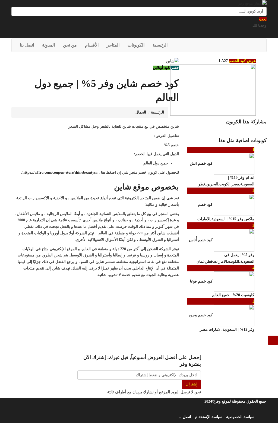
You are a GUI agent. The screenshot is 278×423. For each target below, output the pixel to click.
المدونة (48, 45)
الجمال (140, 112)
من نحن (70, 45)
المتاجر (113, 45)
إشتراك (191, 384)
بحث (263, 19)
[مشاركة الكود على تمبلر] (246, 131)
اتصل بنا (27, 45)
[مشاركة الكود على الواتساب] (234, 131)
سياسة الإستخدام (208, 417)
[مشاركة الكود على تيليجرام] (240, 131)
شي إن (167, 198)
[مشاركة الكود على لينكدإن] (252, 131)
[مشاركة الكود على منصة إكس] (258, 131)
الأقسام (92, 45)
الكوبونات (136, 45)
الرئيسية (160, 45)
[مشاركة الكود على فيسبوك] (264, 131)
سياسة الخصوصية (240, 417)
